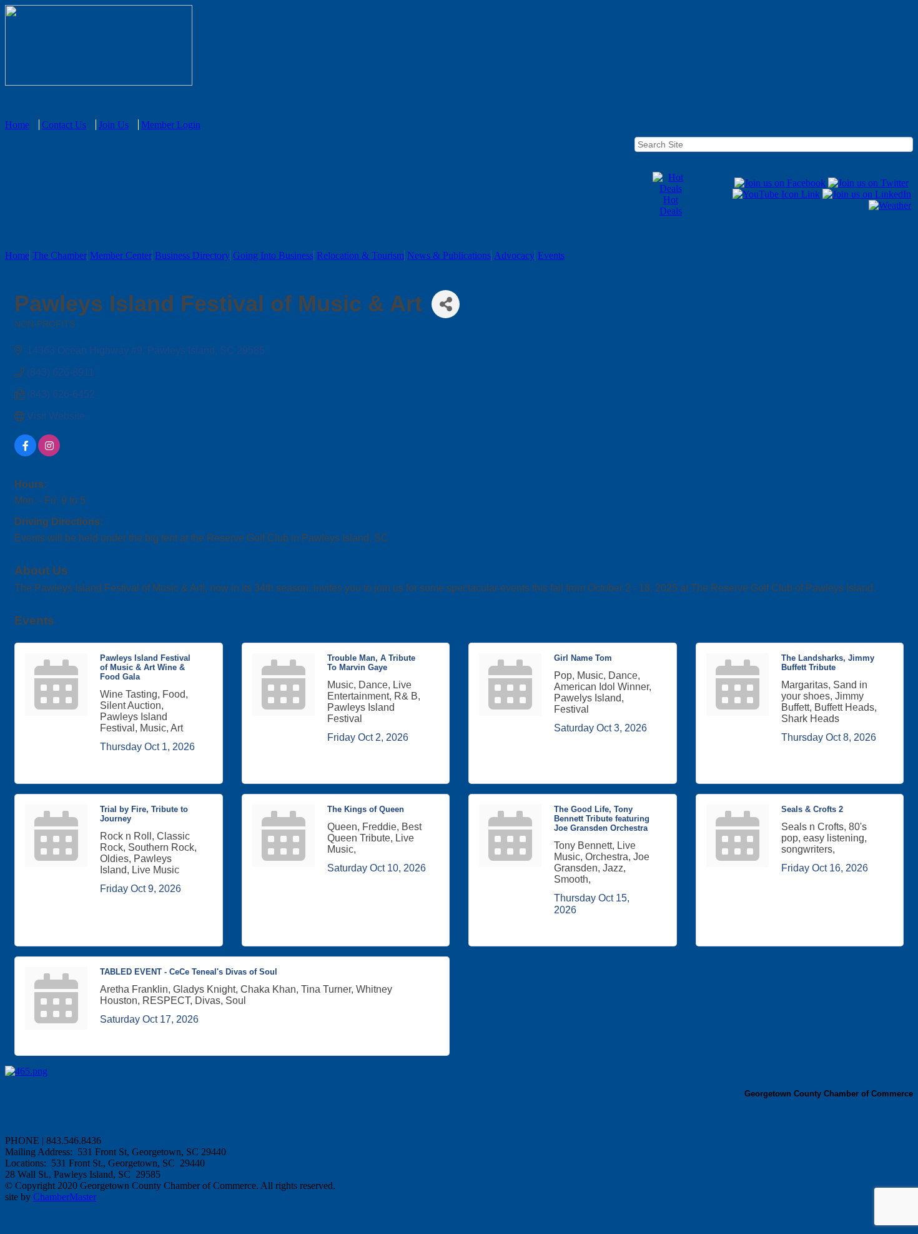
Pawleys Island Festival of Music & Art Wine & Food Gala (145, 667)
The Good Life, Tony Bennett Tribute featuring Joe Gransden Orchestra (601, 819)
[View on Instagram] (49, 453)
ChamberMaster (64, 1196)
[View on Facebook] (25, 453)
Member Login (170, 124)
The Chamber (59, 255)
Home (17, 124)
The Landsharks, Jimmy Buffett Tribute (827, 662)
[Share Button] (446, 304)
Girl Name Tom (583, 658)
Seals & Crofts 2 (812, 809)
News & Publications (449, 255)
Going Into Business (273, 255)
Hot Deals (670, 205)
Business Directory (192, 255)
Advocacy (514, 255)
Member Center (121, 255)
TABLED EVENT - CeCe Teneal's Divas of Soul (188, 971)
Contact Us (64, 124)
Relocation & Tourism (360, 255)
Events (551, 255)
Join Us (114, 124)
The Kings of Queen (365, 809)
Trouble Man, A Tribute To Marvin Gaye (371, 662)
